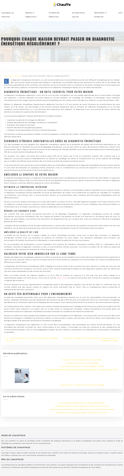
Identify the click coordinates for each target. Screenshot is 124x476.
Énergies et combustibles (31, 15)
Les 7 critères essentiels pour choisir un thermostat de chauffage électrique (32, 339)
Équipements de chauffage (7, 15)
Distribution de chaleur (78, 15)
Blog (121, 13)
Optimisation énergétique (54, 15)
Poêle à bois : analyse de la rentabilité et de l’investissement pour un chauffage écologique (90, 339)
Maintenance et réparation (100, 15)
